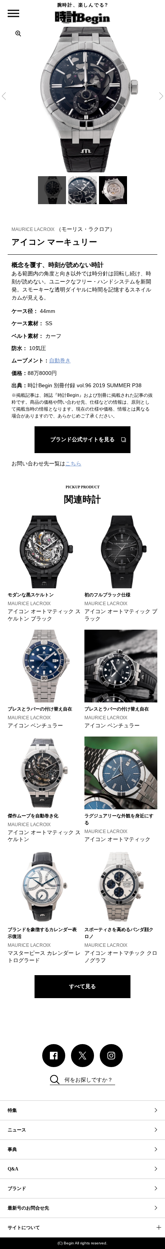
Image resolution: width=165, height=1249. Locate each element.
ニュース (17, 1130)
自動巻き (60, 360)
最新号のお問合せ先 (28, 1208)
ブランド (17, 1188)
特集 (12, 1110)
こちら (73, 463)
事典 (12, 1149)
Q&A (13, 1169)
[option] (82, 97)
